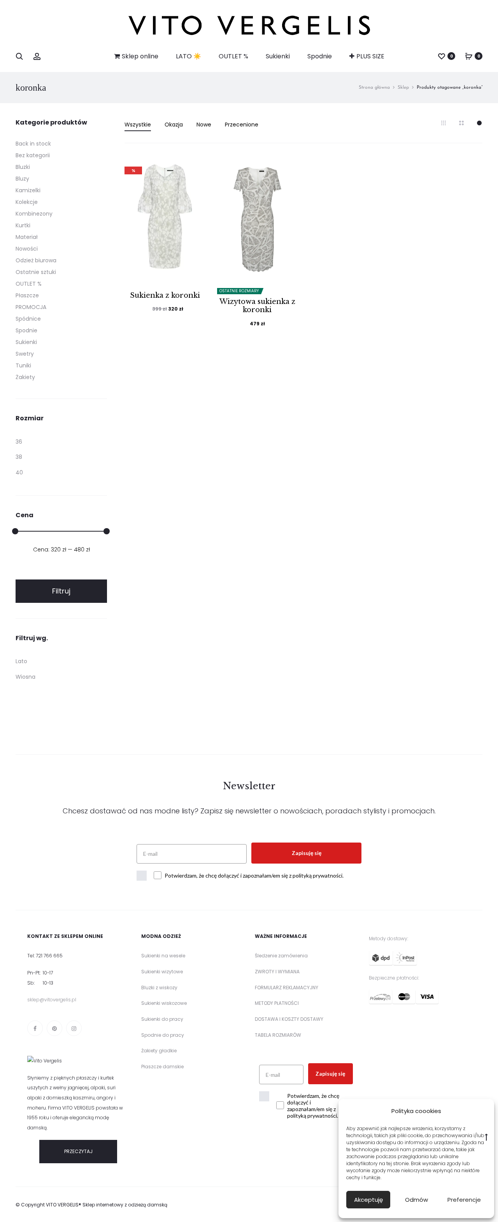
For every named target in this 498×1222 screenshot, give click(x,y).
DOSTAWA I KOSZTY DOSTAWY (289, 1019)
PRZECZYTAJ (78, 1151)
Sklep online (140, 56)
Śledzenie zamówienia (281, 955)
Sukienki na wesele (163, 955)
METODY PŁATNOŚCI (277, 1003)
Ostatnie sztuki (36, 272)
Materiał (27, 237)
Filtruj (61, 591)
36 (19, 442)
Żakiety (25, 377)
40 (19, 472)
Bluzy (22, 179)
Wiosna (25, 677)
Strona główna (374, 87)
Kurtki (23, 225)
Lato (21, 661)
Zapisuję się (306, 853)
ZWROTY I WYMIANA (277, 971)
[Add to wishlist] (195, 168)
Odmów (416, 1200)
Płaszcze (27, 295)
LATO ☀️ (188, 56)
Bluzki (23, 167)
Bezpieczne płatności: (394, 977)
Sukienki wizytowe (162, 971)
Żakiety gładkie (159, 1050)
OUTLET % (233, 56)
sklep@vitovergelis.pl (51, 999)
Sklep (403, 87)
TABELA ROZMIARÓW (278, 1035)
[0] (441, 56)
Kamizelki (28, 190)
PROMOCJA (31, 307)
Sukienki (278, 56)
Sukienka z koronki (165, 295)
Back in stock (33, 143)
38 (19, 457)
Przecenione (241, 124)
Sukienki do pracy (162, 1019)
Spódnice (28, 319)
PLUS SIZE (370, 56)
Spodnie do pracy (162, 1035)
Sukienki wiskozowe (164, 1003)
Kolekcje (27, 202)
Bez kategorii (33, 155)
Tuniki (23, 365)
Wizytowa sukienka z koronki (257, 305)
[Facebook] (35, 1028)
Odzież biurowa (36, 260)
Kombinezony (34, 214)
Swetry (25, 354)
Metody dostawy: (388, 938)
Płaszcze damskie (162, 1066)
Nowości (27, 249)
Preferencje (464, 1200)
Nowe (203, 124)
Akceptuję (368, 1200)
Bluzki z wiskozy (159, 987)
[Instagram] (74, 1028)
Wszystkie (137, 124)
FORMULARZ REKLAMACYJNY (286, 987)
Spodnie (319, 56)
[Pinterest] (54, 1028)
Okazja (174, 124)
